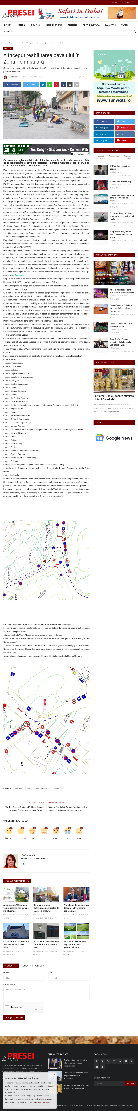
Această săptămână (100, 157)
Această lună (114, 156)
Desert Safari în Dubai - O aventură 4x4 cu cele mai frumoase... (121, 308)
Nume (6, 972)
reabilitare (19, 789)
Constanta (56, 789)
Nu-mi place (21, 838)
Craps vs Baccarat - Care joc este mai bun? (121, 325)
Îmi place (9, 838)
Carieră (89, 1105)
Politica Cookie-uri (126, 1105)
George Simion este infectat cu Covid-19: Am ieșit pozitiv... (76, 1086)
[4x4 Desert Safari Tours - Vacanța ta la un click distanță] (87, 13)
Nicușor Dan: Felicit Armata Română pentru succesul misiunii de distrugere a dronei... (68, 808)
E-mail (52, 972)
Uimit (79, 838)
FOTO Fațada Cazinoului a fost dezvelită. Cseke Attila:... (16, 944)
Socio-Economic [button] (54, 25)
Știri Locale (20, 43)
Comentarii (11, 965)
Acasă (5, 43)
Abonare (130, 1083)
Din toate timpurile (127, 157)
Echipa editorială (76, 1105)
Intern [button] (8, 25)
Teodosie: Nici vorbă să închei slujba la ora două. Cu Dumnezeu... (76, 1076)
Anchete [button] (8, 31)
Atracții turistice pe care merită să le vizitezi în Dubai (122, 291)
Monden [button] (72, 25)
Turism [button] (125, 25)
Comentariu (9, 984)
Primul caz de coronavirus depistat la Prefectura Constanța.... (76, 908)
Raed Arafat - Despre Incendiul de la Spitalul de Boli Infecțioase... (121, 342)
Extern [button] (21, 25)
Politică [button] (35, 25)
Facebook (19, 275)
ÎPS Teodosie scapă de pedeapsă (120, 167)
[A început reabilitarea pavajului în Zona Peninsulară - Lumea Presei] (18, 13)
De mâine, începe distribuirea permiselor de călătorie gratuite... (46, 908)
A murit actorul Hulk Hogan (122, 182)
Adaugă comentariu (14, 1017)
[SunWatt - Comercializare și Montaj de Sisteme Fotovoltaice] (114, 76)
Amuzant (44, 838)
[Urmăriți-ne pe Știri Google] (114, 437)
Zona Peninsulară (41, 789)
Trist (67, 838)
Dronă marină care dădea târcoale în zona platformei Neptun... (122, 216)
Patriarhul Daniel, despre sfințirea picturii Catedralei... (114, 397)
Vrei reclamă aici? (81, 154)
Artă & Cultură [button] (91, 25)
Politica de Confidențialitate (105, 1105)
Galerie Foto (62, 1105)
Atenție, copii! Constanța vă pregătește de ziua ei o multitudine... (16, 908)
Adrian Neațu (100, 282)
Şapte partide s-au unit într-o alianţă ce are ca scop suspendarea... (75, 1063)
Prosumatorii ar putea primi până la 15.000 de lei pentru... (122, 198)
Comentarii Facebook (32, 965)
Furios (55, 838)
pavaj (29, 789)
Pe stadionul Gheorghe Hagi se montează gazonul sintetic (74, 944)
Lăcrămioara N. (14, 77)
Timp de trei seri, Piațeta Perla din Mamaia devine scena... (121, 234)
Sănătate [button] (110, 25)
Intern (11, 43)
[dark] (134, 3)
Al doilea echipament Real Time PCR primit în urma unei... (46, 944)
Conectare (114, 2)
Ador (32, 838)
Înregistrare (126, 2)
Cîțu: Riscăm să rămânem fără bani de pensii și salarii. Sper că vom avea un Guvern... (24, 808)
